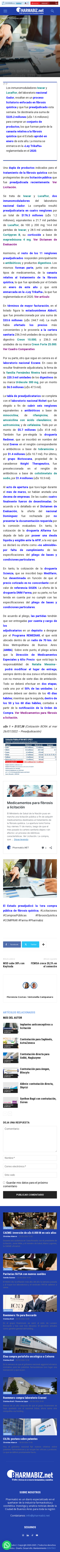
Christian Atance (10, 1236)
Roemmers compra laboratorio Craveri (24, 1397)
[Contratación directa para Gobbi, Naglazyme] (10, 1057)
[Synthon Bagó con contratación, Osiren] (10, 1102)
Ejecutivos (8, 1310)
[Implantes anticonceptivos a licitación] (10, 1028)
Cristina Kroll (8, 1319)
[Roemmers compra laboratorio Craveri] (30, 1385)
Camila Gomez (9, 1278)
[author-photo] (30, 992)
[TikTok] (32, 1535)
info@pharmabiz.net (38, 1515)
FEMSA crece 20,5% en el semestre (44, 965)
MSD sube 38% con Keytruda (13, 965)
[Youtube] (37, 1535)
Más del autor (12, 1017)
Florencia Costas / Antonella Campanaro (30, 996)
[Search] (52, 11)
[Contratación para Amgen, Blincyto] (10, 1072)
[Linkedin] (27, 1535)
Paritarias (8, 1269)
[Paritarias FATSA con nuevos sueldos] (30, 1261)
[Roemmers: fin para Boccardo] (30, 1303)
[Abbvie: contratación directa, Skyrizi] (10, 1087)
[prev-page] (5, 1114)
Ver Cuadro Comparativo (19, 349)
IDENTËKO (51, 1548)
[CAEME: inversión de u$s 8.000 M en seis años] (30, 1220)
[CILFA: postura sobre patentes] (30, 1427)
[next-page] (10, 1114)
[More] (43, 944)
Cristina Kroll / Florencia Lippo (15, 1401)
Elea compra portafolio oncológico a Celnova (28, 1356)
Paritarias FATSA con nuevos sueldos (24, 1274)
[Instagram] (23, 1535)
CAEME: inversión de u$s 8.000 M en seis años (29, 1232)
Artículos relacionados (19, 1012)
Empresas (8, 1228)
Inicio (4, 18)
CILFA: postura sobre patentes (20, 1438)
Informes (7, 1393)
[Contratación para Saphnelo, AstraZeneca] (10, 1043)
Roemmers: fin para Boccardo (19, 1315)
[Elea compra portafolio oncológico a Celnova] (30, 1344)
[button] (5, 11)
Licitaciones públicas (18, 18)
